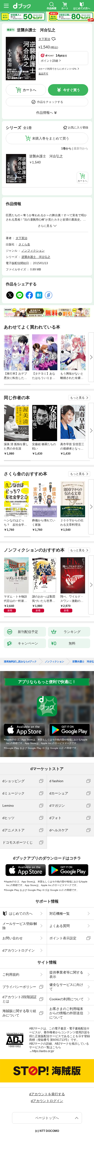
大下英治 (44, 39)
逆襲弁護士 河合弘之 (46, 156)
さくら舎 (24, 244)
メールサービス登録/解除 (19, 926)
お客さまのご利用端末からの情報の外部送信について (66, 1013)
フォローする (53, 39)
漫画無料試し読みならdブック (20, 661)
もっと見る (77, 397)
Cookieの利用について (66, 999)
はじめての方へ (21, 913)
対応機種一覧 (59, 913)
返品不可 (43, 73)
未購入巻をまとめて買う (50, 138)
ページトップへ (47, 1118)
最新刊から (81, 148)
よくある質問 (59, 926)
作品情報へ (44, 112)
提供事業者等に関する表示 (66, 974)
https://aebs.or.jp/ (43, 1051)
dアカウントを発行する (47, 1094)
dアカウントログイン (18, 950)
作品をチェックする (50, 102)
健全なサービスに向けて (66, 987)
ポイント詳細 (49, 60)
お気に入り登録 (78, 127)
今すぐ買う (71, 90)
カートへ (29, 90)
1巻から (66, 148)
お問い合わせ (12, 938)
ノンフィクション (33, 250)
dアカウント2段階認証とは (19, 999)
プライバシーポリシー (19, 987)
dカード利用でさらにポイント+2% (57, 68)
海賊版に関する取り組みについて (19, 1013)
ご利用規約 (10, 974)
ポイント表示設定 (62, 938)
